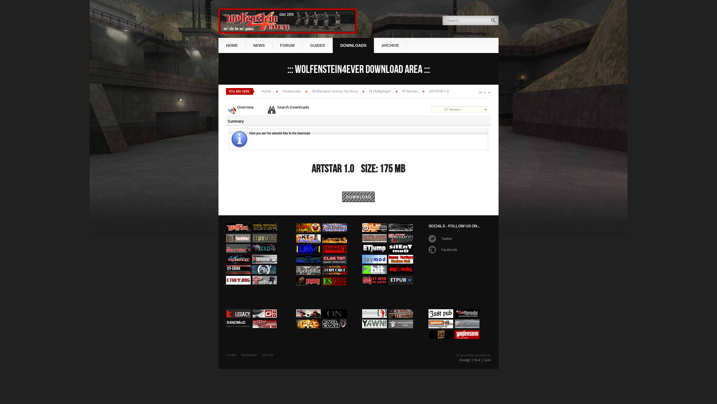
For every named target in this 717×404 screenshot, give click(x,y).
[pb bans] (467, 318)
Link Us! (267, 355)
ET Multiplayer (380, 91)
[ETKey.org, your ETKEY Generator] (238, 274)
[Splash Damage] (441, 318)
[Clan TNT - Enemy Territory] (334, 254)
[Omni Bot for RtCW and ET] (374, 232)
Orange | (466, 360)
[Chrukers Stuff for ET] (400, 253)
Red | (478, 360)
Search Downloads (293, 107)
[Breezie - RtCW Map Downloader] (264, 318)
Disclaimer (249, 355)
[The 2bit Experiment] (374, 263)
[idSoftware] (441, 328)
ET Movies (410, 91)
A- (489, 92)
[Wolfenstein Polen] (238, 253)
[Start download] (358, 189)
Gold (487, 360)
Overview (245, 107)
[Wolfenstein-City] (400, 221)
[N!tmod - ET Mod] (400, 232)
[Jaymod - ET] (374, 253)
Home (266, 91)
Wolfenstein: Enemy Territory (335, 91)
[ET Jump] (374, 242)
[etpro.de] (264, 232)
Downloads (292, 91)
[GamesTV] (264, 307)
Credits (231, 355)
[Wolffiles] (238, 221)
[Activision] (467, 307)
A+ (480, 92)
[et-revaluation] (374, 221)
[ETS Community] (264, 221)
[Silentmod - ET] (400, 242)
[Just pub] (400, 274)
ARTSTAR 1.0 (439, 91)
